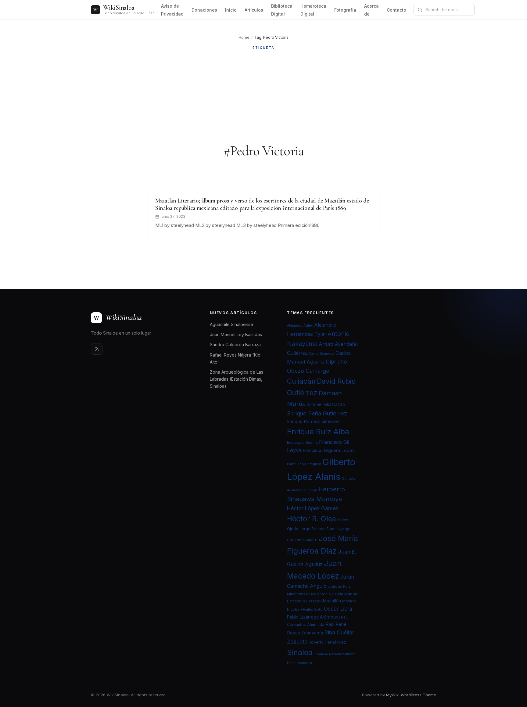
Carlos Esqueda (321, 354)
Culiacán (301, 381)
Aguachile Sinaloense (231, 324)
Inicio (231, 10)
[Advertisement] (263, 96)
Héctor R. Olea (311, 518)
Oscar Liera (338, 608)
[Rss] (96, 349)
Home (243, 37)
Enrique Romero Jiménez (313, 421)
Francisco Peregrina (304, 464)
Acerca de (371, 9)
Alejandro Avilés (300, 326)
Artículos (254, 10)
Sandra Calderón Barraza (235, 344)
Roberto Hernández (327, 642)
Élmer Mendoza (299, 663)
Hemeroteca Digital (313, 9)
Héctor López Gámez (313, 508)
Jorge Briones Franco (319, 528)
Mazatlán (332, 600)
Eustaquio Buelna (302, 442)
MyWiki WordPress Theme (411, 694)
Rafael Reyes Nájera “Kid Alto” (235, 358)
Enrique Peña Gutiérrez (317, 413)
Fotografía (345, 10)
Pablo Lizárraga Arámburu (313, 616)
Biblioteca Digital (281, 9)
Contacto (396, 10)
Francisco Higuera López (329, 450)
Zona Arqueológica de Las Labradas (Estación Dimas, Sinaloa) (236, 379)
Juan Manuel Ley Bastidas (236, 334)
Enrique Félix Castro (326, 404)
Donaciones (204, 10)
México (349, 600)
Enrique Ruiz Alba (318, 431)
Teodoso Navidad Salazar (334, 654)
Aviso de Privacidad (172, 9)
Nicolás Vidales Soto (305, 609)
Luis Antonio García (326, 594)
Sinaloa (300, 652)
